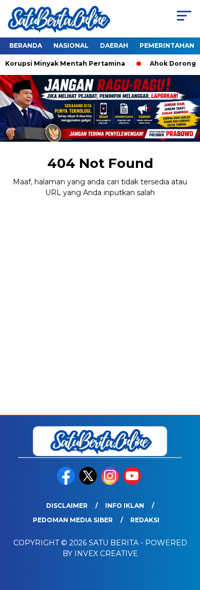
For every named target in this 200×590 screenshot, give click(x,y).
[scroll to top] (185, 530)
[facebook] (67, 482)
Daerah (114, 45)
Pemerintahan (166, 45)
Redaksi (144, 520)
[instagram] (111, 482)
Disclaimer (67, 505)
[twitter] (89, 482)
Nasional (71, 45)
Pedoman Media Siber (73, 520)
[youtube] (133, 482)
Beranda (25, 45)
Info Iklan (124, 505)
